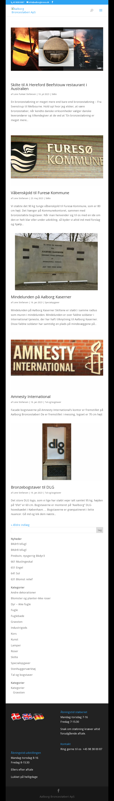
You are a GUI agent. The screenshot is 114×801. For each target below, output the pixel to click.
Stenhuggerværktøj (23, 669)
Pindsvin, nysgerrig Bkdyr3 (28, 556)
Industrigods (19, 627)
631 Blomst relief (22, 579)
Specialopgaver (52, 302)
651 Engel (17, 567)
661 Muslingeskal (22, 561)
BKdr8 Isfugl (18, 550)
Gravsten (16, 621)
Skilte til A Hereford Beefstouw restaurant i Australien (49, 86)
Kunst (14, 639)
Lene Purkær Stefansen (24, 94)
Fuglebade (17, 616)
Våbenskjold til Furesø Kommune (40, 192)
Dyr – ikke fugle (21, 604)
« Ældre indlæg (20, 525)
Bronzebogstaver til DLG (32, 487)
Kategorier (17, 688)
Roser (14, 651)
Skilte (54, 94)
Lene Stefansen (20, 198)
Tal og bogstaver (53, 402)
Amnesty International (30, 396)
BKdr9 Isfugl (18, 544)
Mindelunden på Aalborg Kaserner (41, 296)
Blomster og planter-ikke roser (31, 598)
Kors (14, 633)
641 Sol (15, 573)
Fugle (14, 610)
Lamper (16, 645)
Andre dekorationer (23, 592)
